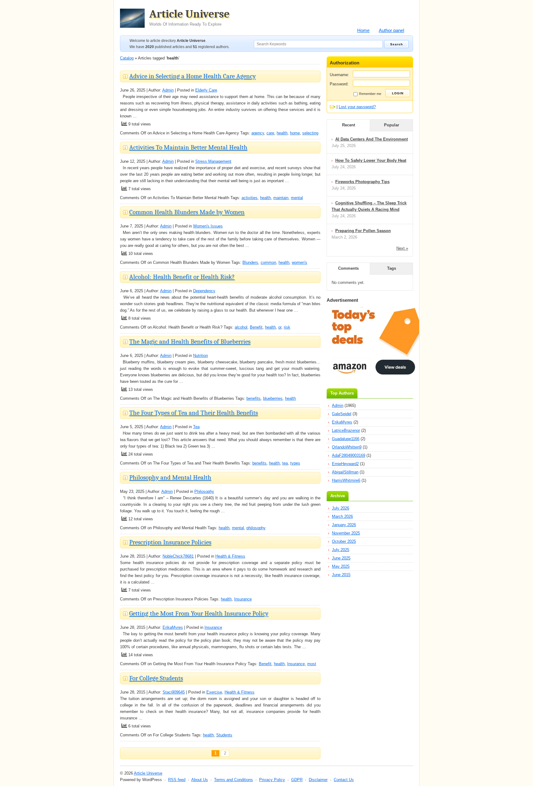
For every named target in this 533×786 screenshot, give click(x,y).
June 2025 (341, 558)
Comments (348, 268)
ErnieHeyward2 (345, 463)
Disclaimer (318, 779)
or (279, 327)
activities (250, 197)
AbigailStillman (345, 472)
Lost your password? (357, 106)
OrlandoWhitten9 (347, 447)
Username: (339, 74)
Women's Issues (208, 226)
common (268, 262)
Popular (391, 125)
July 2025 (340, 549)
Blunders (250, 262)
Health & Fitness (230, 556)
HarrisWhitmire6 (346, 480)
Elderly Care (206, 90)
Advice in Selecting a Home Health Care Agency (192, 76)
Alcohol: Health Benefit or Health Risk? (182, 276)
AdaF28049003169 (348, 455)
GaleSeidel (341, 413)
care (270, 133)
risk (287, 327)
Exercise (214, 692)
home (295, 133)
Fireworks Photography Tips (362, 181)
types (295, 463)
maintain (280, 197)
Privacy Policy (272, 779)
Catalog (127, 58)
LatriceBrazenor (346, 430)
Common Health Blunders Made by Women (187, 212)
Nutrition (200, 355)
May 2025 (340, 566)
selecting (310, 133)
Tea (196, 426)
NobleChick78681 (178, 556)
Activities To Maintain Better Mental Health (188, 147)
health (282, 133)
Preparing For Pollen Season (363, 230)
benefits (253, 398)
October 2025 (344, 541)
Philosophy (204, 491)
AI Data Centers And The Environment (371, 139)
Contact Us (344, 779)
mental (297, 197)
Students (224, 735)
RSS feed (176, 779)
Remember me (370, 94)
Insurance (243, 599)
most (311, 663)
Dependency (204, 291)
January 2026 (344, 524)
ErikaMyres (173, 627)
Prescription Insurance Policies (170, 542)
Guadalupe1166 (345, 438)
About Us (199, 779)
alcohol (241, 327)
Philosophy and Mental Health (170, 477)
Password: (339, 84)
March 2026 (342, 516)
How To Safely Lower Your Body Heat (370, 160)
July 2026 (340, 508)
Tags (391, 268)
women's (299, 262)
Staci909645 (174, 692)
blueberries (273, 398)
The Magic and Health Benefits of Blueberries (189, 341)
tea (285, 463)
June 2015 (341, 574)
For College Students (156, 678)
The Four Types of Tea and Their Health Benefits (193, 412)
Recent (348, 125)
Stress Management (213, 161)
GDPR (297, 779)
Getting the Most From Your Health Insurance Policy (198, 613)
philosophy (256, 528)
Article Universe (189, 18)
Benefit (256, 327)
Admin (168, 90)
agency (257, 133)
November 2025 (346, 533)
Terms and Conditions (233, 779)
